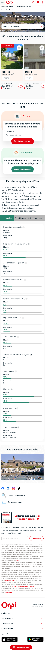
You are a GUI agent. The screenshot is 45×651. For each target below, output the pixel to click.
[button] (22, 613)
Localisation (10, 131)
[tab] (7, 218)
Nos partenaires (7, 618)
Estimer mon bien (24, 141)
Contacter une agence (22, 169)
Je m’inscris (36, 538)
